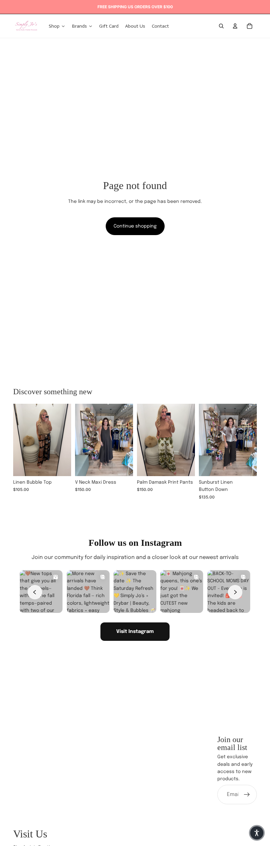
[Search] (221, 26)
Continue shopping (135, 226)
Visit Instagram (135, 631)
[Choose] (61, 466)
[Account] (235, 26)
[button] (257, 833)
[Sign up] (247, 795)
